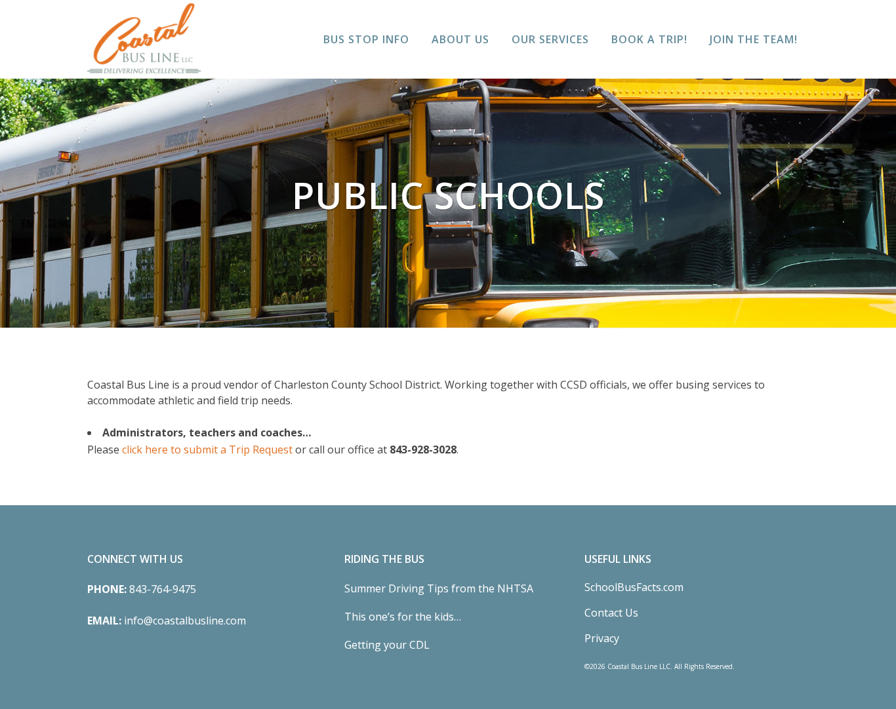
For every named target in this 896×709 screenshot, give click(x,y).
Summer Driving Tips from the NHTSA (438, 588)
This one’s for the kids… (402, 616)
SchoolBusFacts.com (633, 587)
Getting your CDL (387, 645)
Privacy (601, 638)
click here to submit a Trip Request (207, 449)
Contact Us (611, 612)
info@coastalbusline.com (185, 620)
